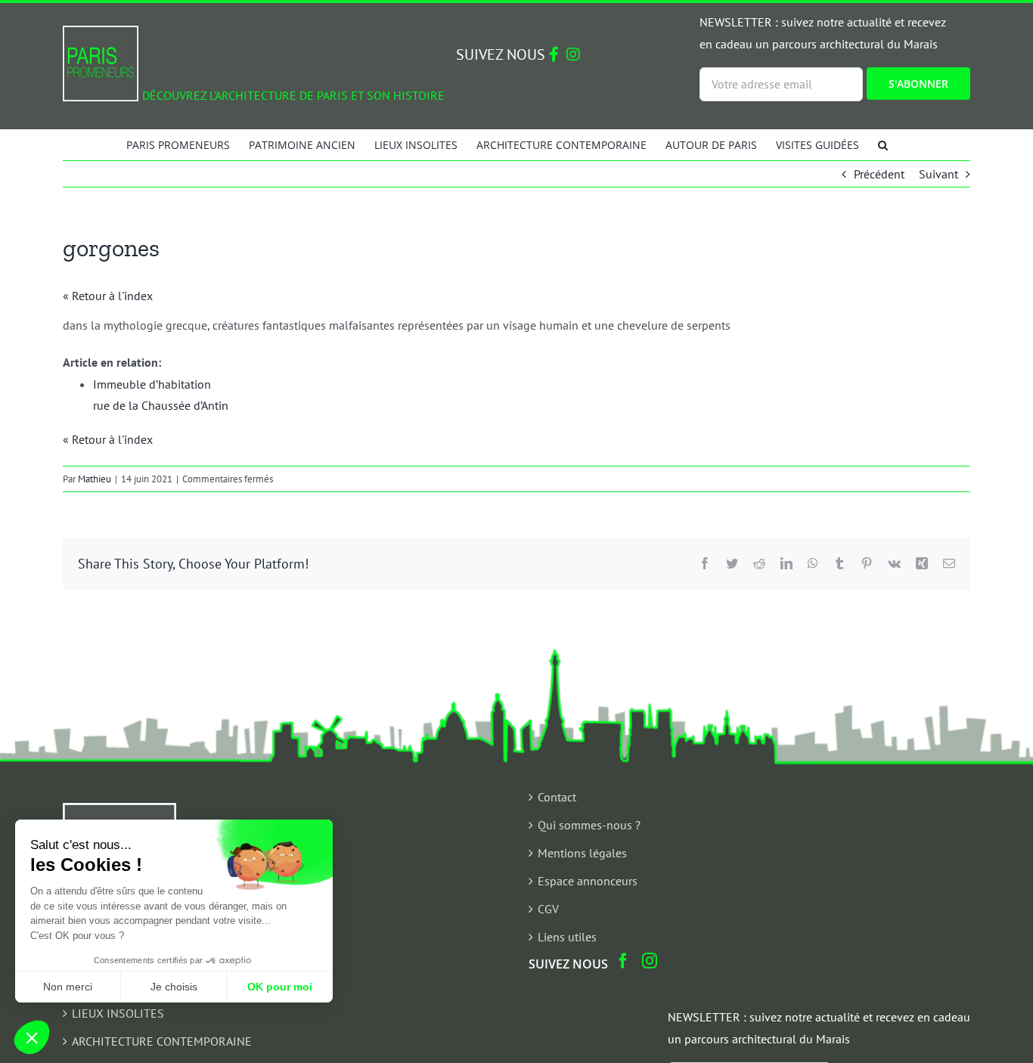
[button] (883, 144)
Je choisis (173, 987)
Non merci (67, 987)
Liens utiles (567, 937)
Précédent (879, 173)
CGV (548, 909)
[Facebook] (623, 960)
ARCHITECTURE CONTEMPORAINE (162, 1041)
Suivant (938, 173)
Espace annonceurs (587, 881)
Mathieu (94, 479)
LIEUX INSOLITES (118, 1013)
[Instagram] (649, 960)
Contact (557, 797)
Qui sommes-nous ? (589, 825)
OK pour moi (279, 987)
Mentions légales (582, 853)
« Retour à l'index (108, 295)
